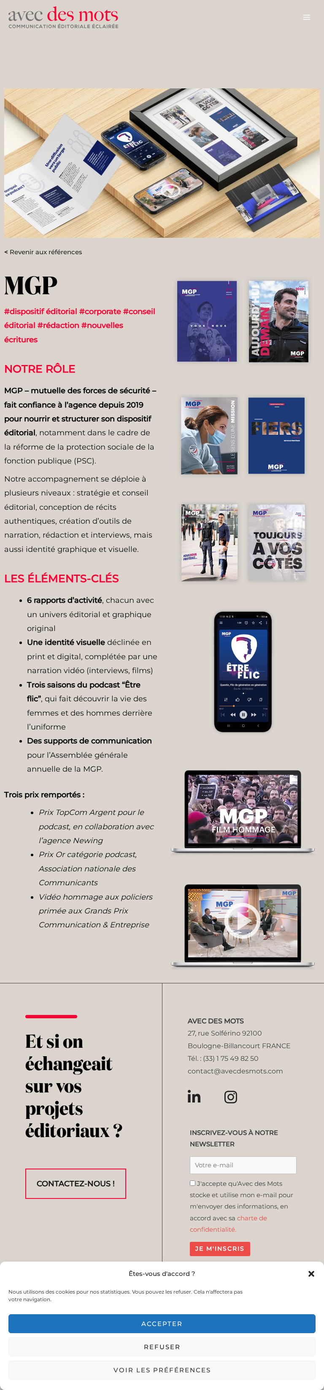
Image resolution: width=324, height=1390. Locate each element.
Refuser (162, 1347)
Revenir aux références (43, 252)
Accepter (162, 1324)
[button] (311, 1274)
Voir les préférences (162, 1370)
